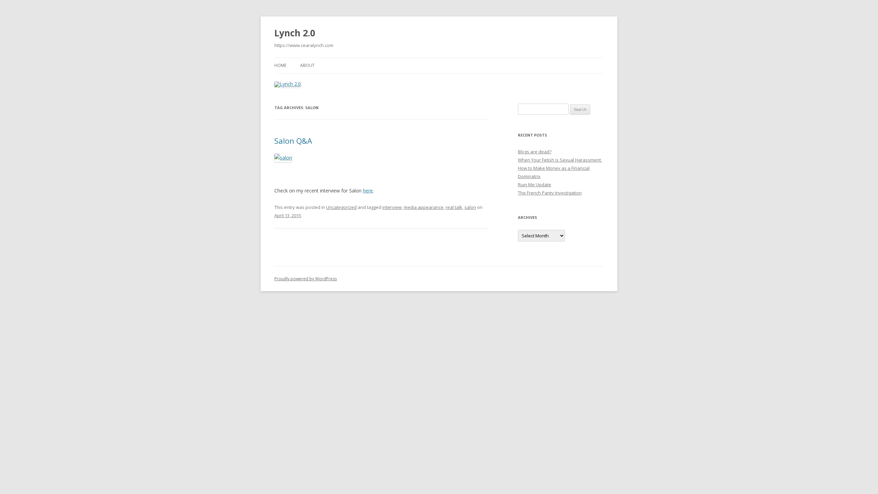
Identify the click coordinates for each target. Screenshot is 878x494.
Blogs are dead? (534, 152)
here (368, 190)
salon (470, 207)
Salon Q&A (293, 141)
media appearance (423, 207)
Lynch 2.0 (294, 33)
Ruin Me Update (534, 184)
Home (280, 65)
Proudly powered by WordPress (305, 279)
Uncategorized (341, 207)
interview (392, 207)
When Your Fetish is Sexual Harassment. (560, 160)
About (307, 65)
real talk (454, 207)
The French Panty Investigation (550, 193)
